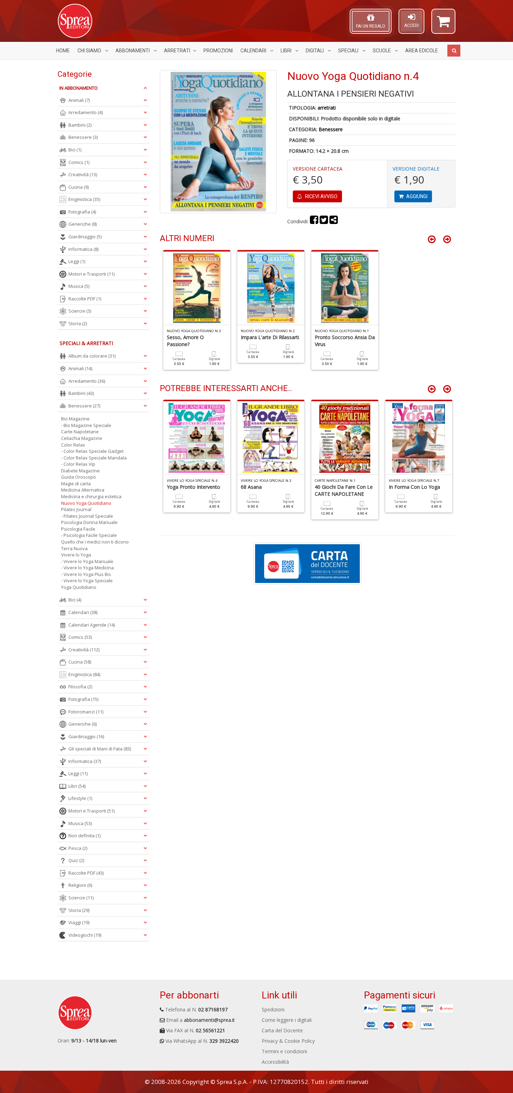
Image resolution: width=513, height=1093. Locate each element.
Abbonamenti (133, 50)
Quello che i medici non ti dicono (95, 542)
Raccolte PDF (84, 298)
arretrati (327, 107)
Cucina (78, 187)
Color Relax (73, 445)
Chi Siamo (89, 50)
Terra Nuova (74, 548)
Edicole (421, 50)
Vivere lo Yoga (76, 555)
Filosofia (80, 686)
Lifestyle (80, 798)
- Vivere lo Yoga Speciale (87, 580)
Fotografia (82, 212)
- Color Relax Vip (78, 464)
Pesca (77, 848)
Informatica (83, 249)
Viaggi (78, 922)
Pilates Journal (76, 509)
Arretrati (177, 50)
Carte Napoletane (80, 431)
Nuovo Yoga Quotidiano (86, 503)
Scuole (382, 50)
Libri (286, 50)
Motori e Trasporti (91, 274)
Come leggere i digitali (287, 1020)
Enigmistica (84, 199)
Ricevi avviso (320, 196)
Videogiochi (84, 935)
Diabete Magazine (80, 470)
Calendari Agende (91, 625)
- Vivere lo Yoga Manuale (87, 561)
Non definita (84, 835)
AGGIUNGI (416, 196)
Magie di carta (76, 483)
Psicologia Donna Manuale (89, 522)
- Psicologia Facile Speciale (89, 535)
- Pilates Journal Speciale (87, 516)
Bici (74, 150)
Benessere (331, 129)
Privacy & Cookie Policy (288, 1041)
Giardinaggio (85, 236)
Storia (77, 323)
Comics (78, 162)
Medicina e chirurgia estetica (91, 496)
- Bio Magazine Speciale (86, 425)
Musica (78, 286)
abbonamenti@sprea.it (209, 1020)
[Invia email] (333, 221)
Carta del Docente (282, 1030)
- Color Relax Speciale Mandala (94, 458)
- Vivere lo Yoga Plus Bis (86, 574)
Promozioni (218, 50)
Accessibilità (275, 1061)
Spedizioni (273, 1009)
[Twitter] (324, 221)
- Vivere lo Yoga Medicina (87, 567)
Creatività (82, 174)
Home (63, 50)
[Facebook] (314, 221)
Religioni (80, 885)
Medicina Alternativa (82, 490)
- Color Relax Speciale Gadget (92, 451)
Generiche (82, 224)
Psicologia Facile (78, 529)
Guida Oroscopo (78, 477)
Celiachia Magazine (81, 438)
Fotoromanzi (85, 712)
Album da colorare (92, 356)
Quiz (76, 860)
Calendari (253, 50)
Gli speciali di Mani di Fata (99, 749)
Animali (79, 100)
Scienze (79, 311)
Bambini (79, 125)
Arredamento (85, 112)
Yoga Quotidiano (78, 587)
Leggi (76, 261)
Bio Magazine (75, 419)
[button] (443, 24)
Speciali (348, 50)
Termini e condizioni (284, 1051)
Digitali (315, 50)
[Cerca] (453, 51)
